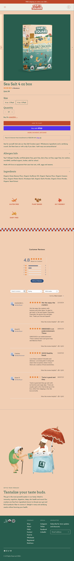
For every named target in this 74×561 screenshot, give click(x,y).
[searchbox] (16, 291)
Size (6, 98)
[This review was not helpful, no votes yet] (61, 322)
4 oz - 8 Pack (21, 102)
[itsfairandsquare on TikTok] (8, 551)
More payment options (37, 132)
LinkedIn (43, 532)
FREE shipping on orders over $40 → (37, 2)
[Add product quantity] (5, 112)
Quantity (8, 107)
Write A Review (37, 281)
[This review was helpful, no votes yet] (58, 322)
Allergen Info (11, 153)
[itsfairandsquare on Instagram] (6, 551)
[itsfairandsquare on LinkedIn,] (11, 551)
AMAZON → (13, 117)
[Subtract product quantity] (12, 112)
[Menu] (5, 7)
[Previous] (2, 47)
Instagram (43, 524)
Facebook (43, 529)
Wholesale (30, 538)
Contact (29, 532)
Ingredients (10, 171)
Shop (29, 524)
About (29, 526)
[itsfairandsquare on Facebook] (4, 551)
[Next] (72, 47)
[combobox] (35, 291)
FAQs (29, 529)
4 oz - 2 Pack (9, 102)
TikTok (42, 526)
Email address (56, 530)
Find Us (29, 535)
